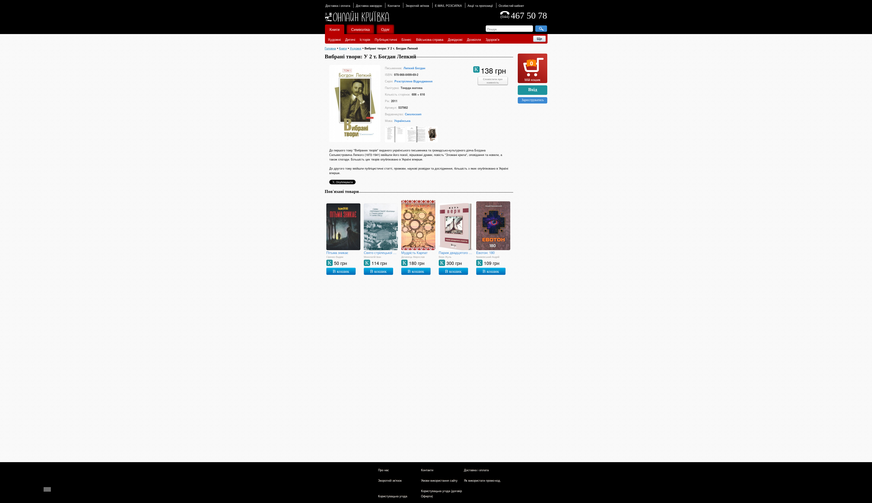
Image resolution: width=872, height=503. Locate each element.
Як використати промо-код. (482, 480)
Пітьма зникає (337, 252)
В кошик (341, 271)
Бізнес (406, 39)
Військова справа (429, 39)
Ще (539, 39)
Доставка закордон (369, 5)
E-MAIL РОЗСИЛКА (448, 5)
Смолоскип (413, 114)
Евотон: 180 (485, 252)
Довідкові (455, 39)
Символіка (360, 29)
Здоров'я (492, 39)
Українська (402, 120)
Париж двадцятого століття (456, 252)
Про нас (383, 470)
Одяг (385, 29)
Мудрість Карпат (414, 252)
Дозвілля (474, 39)
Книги (334, 29)
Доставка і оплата (337, 5)
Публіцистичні (386, 39)
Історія (365, 39)
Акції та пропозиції (480, 5)
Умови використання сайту (439, 480)
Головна (330, 48)
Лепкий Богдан (414, 68)
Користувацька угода (392, 496)
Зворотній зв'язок (417, 5)
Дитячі (350, 39)
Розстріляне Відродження (413, 81)
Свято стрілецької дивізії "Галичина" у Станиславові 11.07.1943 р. (381, 252)
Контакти (394, 5)
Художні (334, 39)
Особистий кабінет (511, 5)
